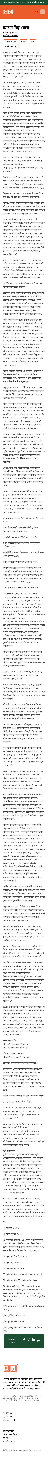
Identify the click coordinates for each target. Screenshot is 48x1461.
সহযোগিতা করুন (9, 1441)
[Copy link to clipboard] (38, 1341)
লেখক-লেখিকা (8, 1431)
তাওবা (23, 42)
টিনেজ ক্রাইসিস (10, 42)
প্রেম (32, 42)
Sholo (7, 1450)
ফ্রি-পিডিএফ (7, 1413)
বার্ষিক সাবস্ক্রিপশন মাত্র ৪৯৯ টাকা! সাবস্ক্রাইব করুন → (24, 2)
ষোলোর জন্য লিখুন (10, 1434)
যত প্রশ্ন (5, 1438)
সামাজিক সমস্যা (11, 46)
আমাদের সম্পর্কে (9, 1420)
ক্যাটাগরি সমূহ (8, 1417)
